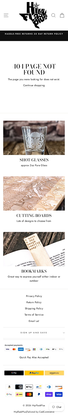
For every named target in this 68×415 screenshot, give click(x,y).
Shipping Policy (34, 308)
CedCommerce (46, 412)
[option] (34, 33)
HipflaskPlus (20, 412)
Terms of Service (34, 314)
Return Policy (33, 302)
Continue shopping (34, 85)
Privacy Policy (34, 296)
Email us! (34, 321)
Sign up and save (34, 332)
